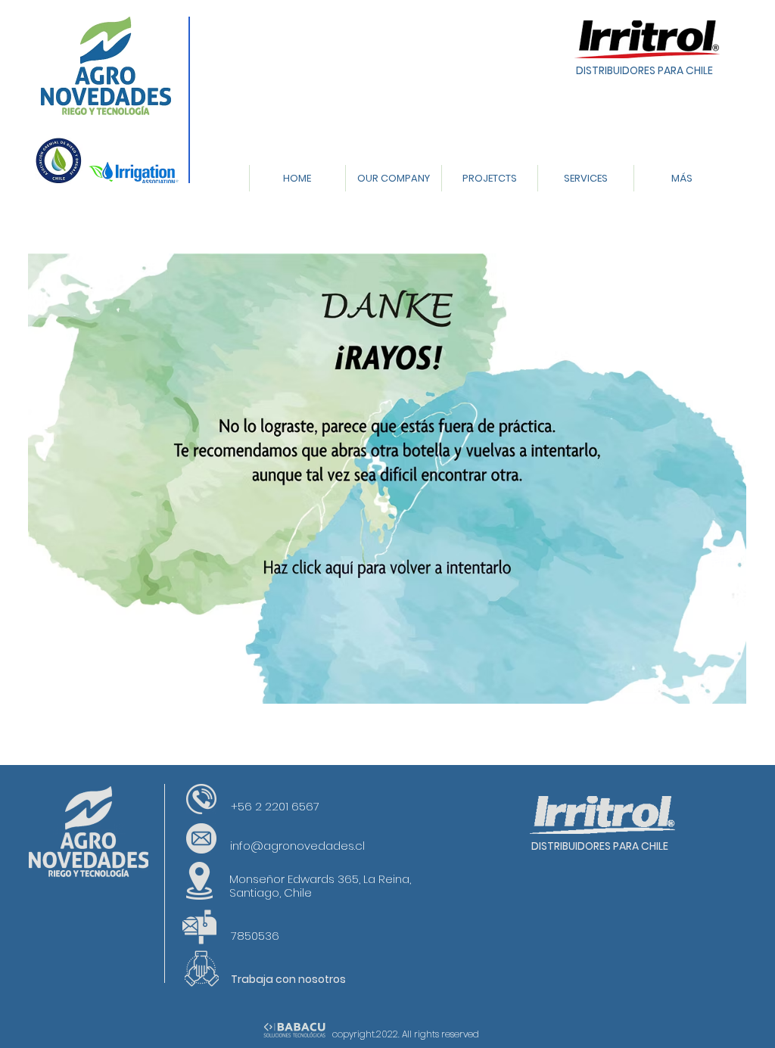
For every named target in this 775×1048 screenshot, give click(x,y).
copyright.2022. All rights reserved (405, 1034)
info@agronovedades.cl (297, 846)
